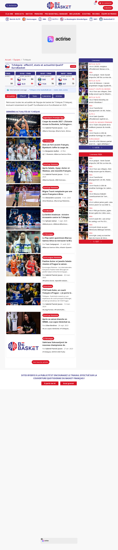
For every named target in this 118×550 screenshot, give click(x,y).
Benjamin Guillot (52, 151)
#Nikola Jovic (47, 224)
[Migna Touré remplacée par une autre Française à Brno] (23, 195)
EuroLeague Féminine (52, 257)
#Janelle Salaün (61, 281)
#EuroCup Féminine (61, 201)
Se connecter (107, 3)
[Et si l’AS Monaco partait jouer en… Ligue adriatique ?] (83, 141)
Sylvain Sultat (51, 221)
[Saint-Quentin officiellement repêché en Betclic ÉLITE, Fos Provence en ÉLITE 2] (83, 116)
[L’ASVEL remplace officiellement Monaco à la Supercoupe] (83, 66)
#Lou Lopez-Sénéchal (50, 329)
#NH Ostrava (60, 180)
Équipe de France (109, 14)
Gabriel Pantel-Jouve (53, 128)
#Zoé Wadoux (47, 201)
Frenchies (38, 14)
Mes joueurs (74, 14)
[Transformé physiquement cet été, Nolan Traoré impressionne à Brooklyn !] (83, 108)
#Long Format (48, 310)
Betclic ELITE (15, 19)
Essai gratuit (68, 383)
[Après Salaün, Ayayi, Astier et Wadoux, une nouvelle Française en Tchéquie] (23, 172)
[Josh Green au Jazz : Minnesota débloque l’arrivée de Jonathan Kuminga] (83, 227)
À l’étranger (48, 141)
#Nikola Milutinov (60, 224)
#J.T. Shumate (47, 154)
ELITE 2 (55, 19)
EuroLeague (32, 19)
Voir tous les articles (40, 362)
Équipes (16, 59)
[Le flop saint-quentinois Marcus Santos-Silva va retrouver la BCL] (23, 242)
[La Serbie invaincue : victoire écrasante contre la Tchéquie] (23, 218)
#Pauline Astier (48, 281)
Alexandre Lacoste (53, 198)
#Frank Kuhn (59, 310)
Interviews (47, 286)
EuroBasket (48, 211)
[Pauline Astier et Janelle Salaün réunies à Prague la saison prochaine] (23, 265)
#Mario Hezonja (48, 131)
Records (96, 14)
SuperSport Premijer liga (53, 118)
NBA (44, 19)
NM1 (95, 19)
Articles (59, 96)
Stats (35, 96)
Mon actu (19, 14)
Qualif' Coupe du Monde (100, 89)
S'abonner (108, 8)
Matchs (29, 14)
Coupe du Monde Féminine (100, 122)
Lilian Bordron (51, 325)
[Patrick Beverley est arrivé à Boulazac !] (83, 100)
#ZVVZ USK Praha (58, 352)
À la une (9, 14)
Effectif (23, 96)
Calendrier (46, 96)
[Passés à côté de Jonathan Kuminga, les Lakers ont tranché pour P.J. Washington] (83, 133)
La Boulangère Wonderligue (75, 19)
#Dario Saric (60, 131)
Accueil (8, 59)
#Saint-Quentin (66, 247)
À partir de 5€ (50, 383)
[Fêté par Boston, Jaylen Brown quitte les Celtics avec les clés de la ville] (83, 211)
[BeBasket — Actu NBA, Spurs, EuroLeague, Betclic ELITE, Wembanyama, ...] (59, 5)
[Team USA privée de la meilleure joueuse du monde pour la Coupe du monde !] (83, 125)
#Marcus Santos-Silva (62, 154)
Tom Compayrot (52, 244)
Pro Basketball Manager (56, 14)
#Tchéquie (64, 329)
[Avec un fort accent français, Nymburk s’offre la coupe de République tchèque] (23, 148)
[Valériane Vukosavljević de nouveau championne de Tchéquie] (23, 346)
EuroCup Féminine (50, 164)
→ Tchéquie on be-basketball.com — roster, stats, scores (47, 90)
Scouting (86, 14)
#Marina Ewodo (48, 180)
